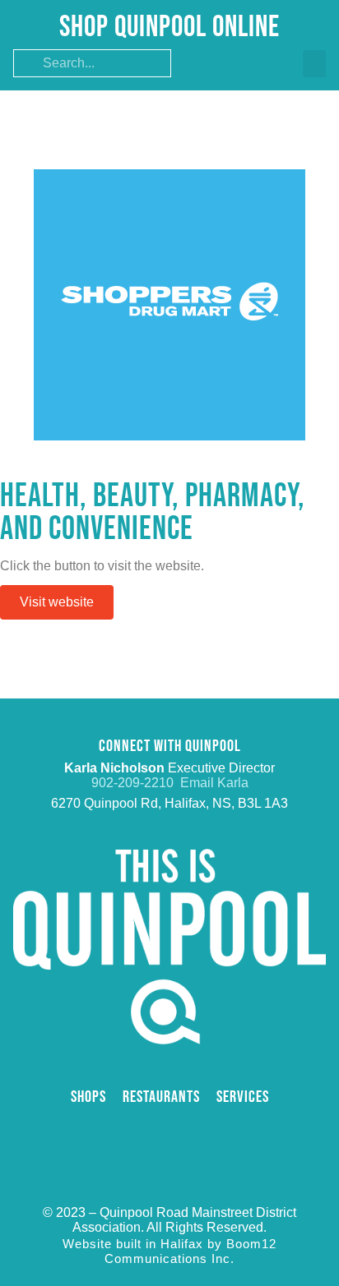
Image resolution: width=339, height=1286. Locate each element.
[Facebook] (136, 1131)
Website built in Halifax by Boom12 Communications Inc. (169, 1251)
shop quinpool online (169, 27)
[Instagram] (203, 1131)
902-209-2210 (135, 783)
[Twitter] (169, 1131)
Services (242, 1097)
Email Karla (214, 783)
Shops (88, 1097)
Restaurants (161, 1097)
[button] (314, 63)
